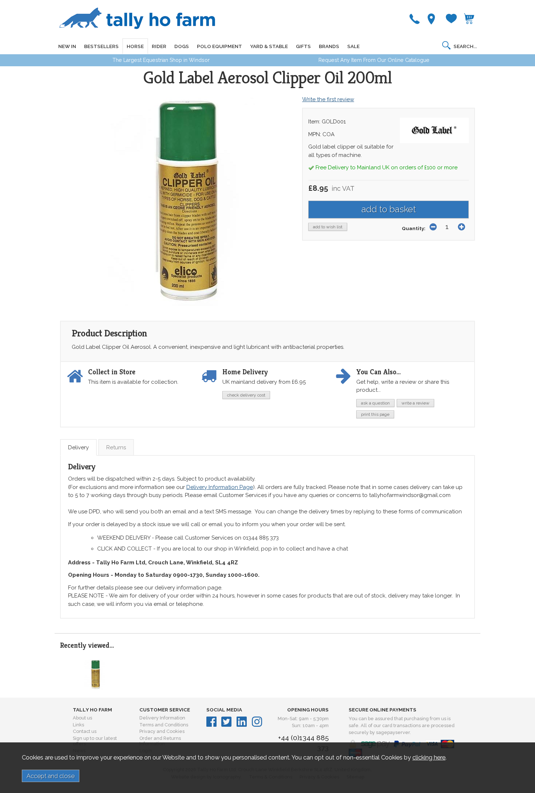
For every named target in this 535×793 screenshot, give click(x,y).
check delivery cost (246, 395)
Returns (116, 447)
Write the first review (328, 99)
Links (78, 724)
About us (82, 718)
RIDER (159, 46)
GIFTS (303, 46)
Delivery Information (162, 718)
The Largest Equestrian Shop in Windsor (161, 60)
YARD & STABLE (269, 46)
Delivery (78, 447)
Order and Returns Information (160, 740)
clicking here (428, 757)
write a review (415, 403)
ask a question (375, 403)
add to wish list (327, 226)
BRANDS (329, 46)
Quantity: (413, 228)
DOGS (181, 46)
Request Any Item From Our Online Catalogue (373, 60)
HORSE (135, 46)
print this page (375, 414)
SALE (353, 46)
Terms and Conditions (163, 724)
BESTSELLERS (101, 46)
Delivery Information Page (219, 487)
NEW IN (67, 46)
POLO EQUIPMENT (219, 46)
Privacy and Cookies (162, 731)
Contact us (84, 731)
